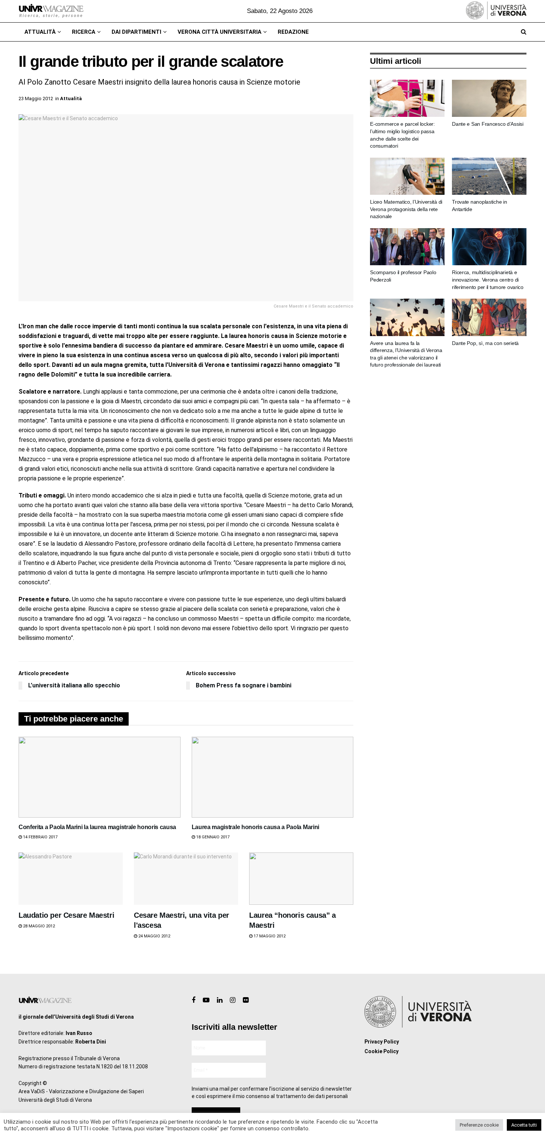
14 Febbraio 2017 (39, 837)
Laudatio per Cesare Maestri (66, 915)
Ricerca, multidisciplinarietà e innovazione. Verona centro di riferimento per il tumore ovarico (487, 279)
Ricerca (83, 32)
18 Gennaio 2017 (212, 837)
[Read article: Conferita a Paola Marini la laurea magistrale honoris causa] (100, 777)
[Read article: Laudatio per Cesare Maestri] (71, 878)
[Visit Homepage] (51, 11)
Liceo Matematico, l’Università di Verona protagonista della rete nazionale (406, 209)
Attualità (40, 32)
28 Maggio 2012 (38, 926)
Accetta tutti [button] (524, 1125)
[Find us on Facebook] (193, 1000)
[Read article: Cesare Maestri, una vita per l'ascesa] (186, 878)
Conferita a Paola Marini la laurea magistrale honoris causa (97, 827)
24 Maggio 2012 (153, 936)
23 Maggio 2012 (36, 98)
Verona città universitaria (219, 32)
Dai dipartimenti (136, 32)
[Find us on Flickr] (245, 1000)
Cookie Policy (381, 1051)
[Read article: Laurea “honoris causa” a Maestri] (301, 878)
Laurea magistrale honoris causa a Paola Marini (255, 827)
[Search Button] (523, 32)
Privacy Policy (381, 1042)
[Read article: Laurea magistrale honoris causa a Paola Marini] (273, 777)
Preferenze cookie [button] (479, 1125)
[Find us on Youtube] (206, 1000)
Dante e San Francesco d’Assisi (487, 124)
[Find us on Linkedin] (219, 1000)
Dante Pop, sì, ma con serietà (485, 343)
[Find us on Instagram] (232, 1000)
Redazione (293, 32)
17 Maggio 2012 (268, 936)
